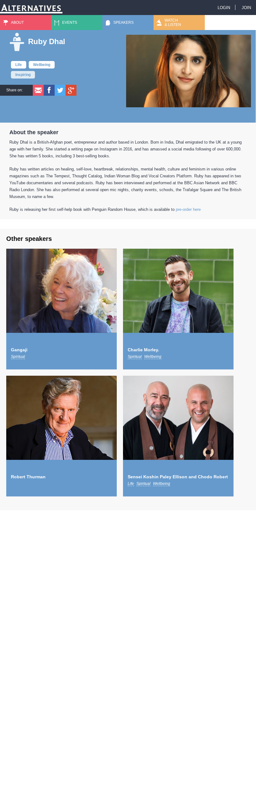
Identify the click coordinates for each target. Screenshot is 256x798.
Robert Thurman (28, 476)
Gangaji (19, 349)
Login (224, 7)
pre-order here (188, 209)
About (17, 22)
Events (69, 22)
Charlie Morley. (143, 349)
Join (246, 7)
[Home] (31, 6)
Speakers (123, 22)
